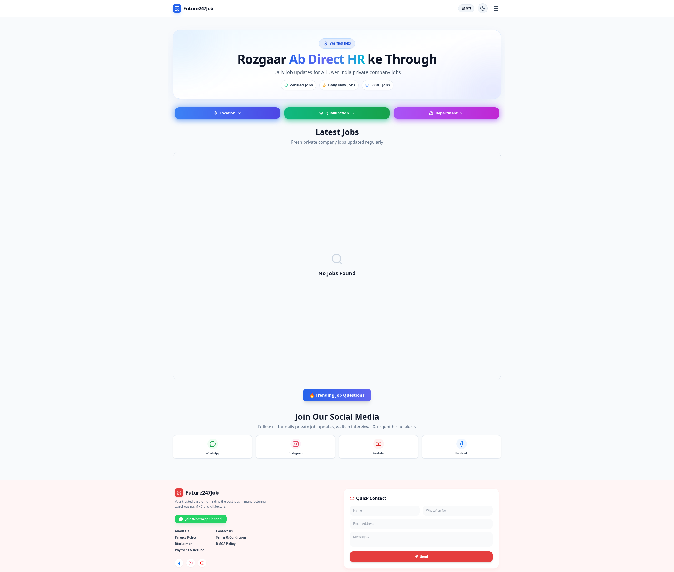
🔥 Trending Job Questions (337, 395)
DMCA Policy (226, 543)
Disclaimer (183, 543)
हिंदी (468, 8)
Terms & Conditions (231, 537)
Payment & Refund (190, 550)
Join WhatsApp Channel (203, 519)
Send (424, 556)
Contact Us (224, 531)
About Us (182, 531)
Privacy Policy (186, 537)
